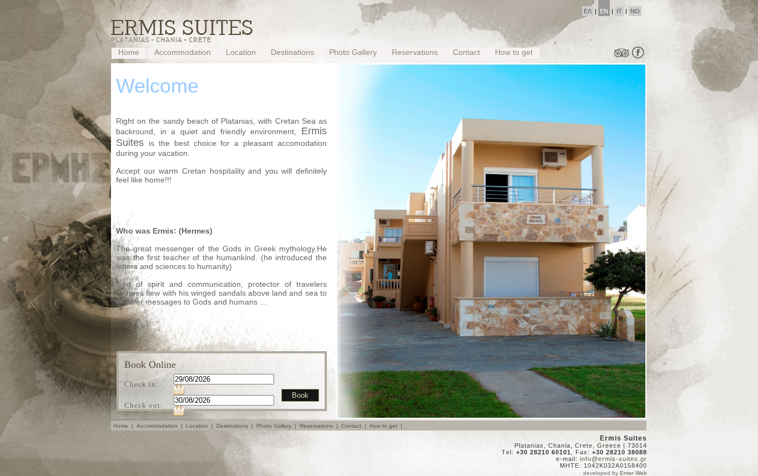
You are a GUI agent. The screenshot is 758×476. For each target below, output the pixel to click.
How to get (514, 52)
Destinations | (235, 426)
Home (128, 52)
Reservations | (320, 426)
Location (241, 52)
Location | (200, 426)
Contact (466, 52)
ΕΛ (588, 11)
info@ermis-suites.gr (613, 458)
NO (635, 11)
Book (300, 395)
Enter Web (633, 473)
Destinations (292, 52)
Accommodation (182, 52)
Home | (124, 426)
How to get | (387, 426)
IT (619, 11)
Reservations (415, 52)
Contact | (354, 426)
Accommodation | (160, 426)
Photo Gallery (353, 52)
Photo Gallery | (277, 426)
